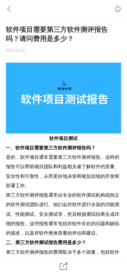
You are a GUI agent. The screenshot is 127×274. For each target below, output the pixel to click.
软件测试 (86, 195)
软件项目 (58, 138)
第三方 (51, 147)
